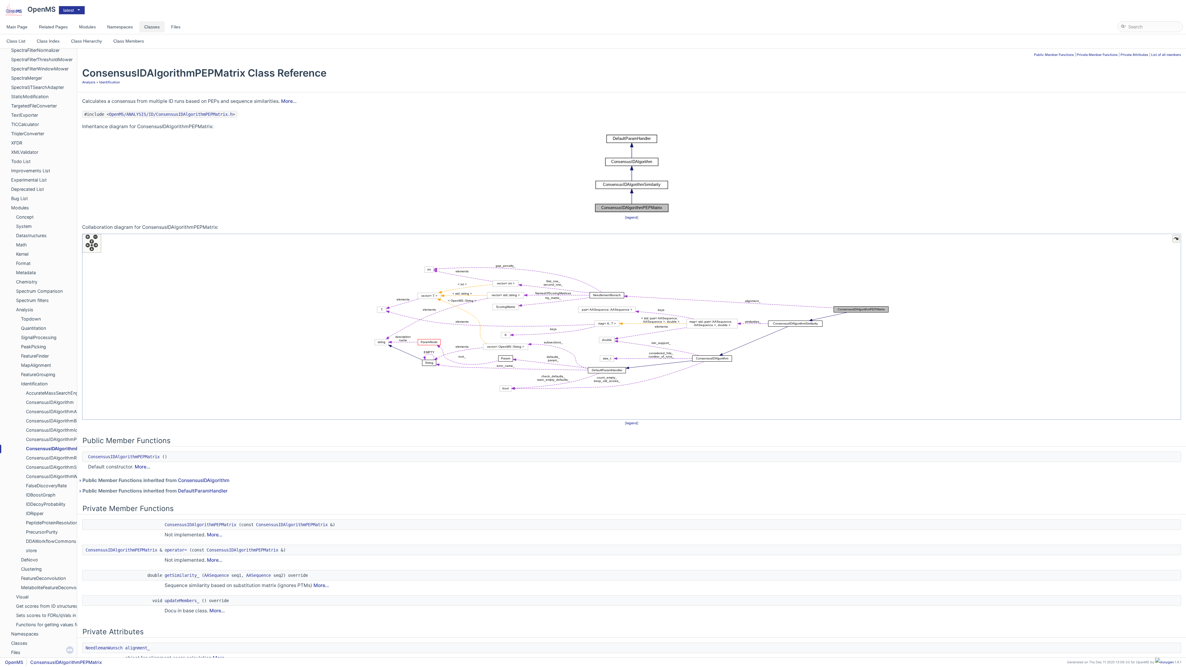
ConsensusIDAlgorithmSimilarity (59, 467)
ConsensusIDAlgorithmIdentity (57, 430)
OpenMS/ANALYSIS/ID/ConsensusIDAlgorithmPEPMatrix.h (171, 114)
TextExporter (24, 115)
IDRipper (35, 513)
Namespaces (25, 633)
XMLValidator (24, 152)
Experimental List (29, 179)
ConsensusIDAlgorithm (50, 402)
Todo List (21, 161)
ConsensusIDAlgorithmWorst (56, 476)
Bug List (19, 198)
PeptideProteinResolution (52, 522)
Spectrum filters (32, 300)
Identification (34, 383)
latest (68, 10)
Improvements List (30, 170)
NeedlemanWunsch (104, 647)
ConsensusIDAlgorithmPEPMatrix (62, 448)
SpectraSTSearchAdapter (37, 87)
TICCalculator (25, 124)
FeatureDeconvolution (43, 578)
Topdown (31, 318)
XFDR (16, 142)
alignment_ (137, 647)
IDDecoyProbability (45, 504)
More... (288, 101)
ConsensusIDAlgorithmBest (54, 420)
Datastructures (31, 235)
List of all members (1166, 55)
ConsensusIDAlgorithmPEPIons (58, 439)
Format (23, 263)
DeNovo (29, 559)
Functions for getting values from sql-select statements (73, 624)
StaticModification (29, 96)
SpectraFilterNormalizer (35, 50)
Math (21, 244)
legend (631, 217)
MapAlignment (36, 365)
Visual (22, 596)
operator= (176, 549)
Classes (19, 643)
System (24, 226)
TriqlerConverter (27, 133)
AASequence (216, 575)
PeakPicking (33, 346)
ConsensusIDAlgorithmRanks (56, 457)
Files (15, 652)
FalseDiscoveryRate (46, 485)
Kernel (22, 254)
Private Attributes (1134, 55)
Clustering (31, 569)
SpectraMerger (26, 78)
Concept (25, 217)
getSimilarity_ (182, 575)
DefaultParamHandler (203, 491)
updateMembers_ (182, 600)
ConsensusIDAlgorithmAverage (58, 411)
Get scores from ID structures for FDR (55, 606)
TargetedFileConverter (34, 105)
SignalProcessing (39, 337)
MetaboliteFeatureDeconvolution (54, 587)
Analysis (24, 309)
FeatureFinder (35, 356)
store (31, 550)
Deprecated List (27, 189)
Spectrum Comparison (39, 291)
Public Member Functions (1054, 55)
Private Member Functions (1097, 55)
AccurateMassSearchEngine (55, 393)
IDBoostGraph (41, 494)
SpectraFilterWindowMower (40, 68)
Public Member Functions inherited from (155, 480)
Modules (20, 207)
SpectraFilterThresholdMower (42, 59)
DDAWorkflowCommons (51, 541)
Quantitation (33, 328)
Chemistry (26, 281)
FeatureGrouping (38, 374)
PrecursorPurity (42, 532)
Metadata (26, 272)
